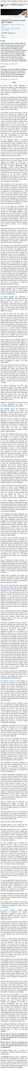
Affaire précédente (15, 28)
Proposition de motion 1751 (9, 79)
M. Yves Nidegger (7, 140)
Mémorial (25, 1)
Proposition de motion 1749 (9, 64)
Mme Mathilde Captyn (8, 409)
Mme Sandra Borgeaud (8, 585)
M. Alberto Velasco (6, 811)
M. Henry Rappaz (7, 500)
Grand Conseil (17, 5)
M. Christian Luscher (7, 681)
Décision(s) (4, 37)
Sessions (9, 1)
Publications (14, 1)
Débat (2, 35)
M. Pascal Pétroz (6, 85)
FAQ (14, 3)
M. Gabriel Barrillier (7, 296)
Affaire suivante (5, 30)
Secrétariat (20, 1)
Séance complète (5, 28)
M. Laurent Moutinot (8, 910)
